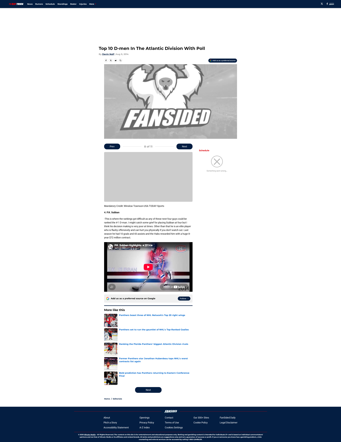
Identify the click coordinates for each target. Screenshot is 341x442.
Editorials (117, 399)
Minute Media (90, 435)
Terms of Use (172, 422)
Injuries (83, 4)
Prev (112, 146)
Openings (144, 417)
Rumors (39, 4)
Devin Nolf (108, 54)
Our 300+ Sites (201, 417)
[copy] (120, 60)
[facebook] (327, 4)
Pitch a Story (110, 422)
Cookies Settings (174, 427)
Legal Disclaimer (228, 422)
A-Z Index (144, 427)
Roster (73, 4)
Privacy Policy (146, 422)
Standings (62, 4)
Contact (169, 417)
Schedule (50, 4)
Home (107, 399)
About (107, 417)
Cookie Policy (200, 422)
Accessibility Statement (116, 427)
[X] (322, 4)
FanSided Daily (228, 417)
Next (184, 146)
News (30, 4)
